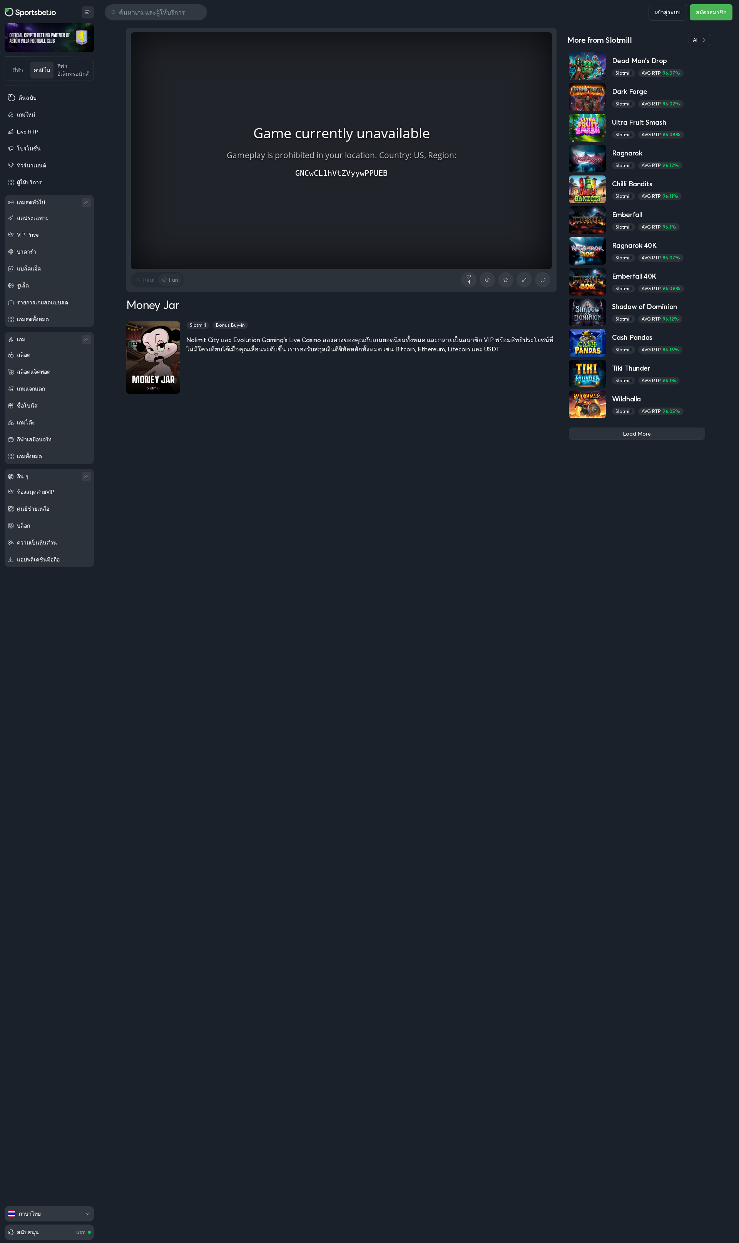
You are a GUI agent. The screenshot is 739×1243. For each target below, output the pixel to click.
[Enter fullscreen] (542, 279)
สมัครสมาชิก (711, 12)
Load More (637, 433)
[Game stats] (487, 279)
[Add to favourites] (505, 279)
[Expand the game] (524, 279)
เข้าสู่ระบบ (667, 12)
